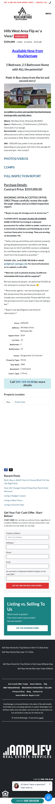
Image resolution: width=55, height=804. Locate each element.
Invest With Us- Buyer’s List (27, 695)
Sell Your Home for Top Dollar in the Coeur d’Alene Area (28, 664)
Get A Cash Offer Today (18, 684)
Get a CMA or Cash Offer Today (19, 2)
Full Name (10, 543)
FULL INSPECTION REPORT (22, 176)
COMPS (9, 167)
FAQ (45, 684)
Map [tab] (8, 402)
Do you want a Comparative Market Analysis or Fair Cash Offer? (26, 573)
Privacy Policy (18, 691)
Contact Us (41, 2)
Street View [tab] (20, 402)
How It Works (36, 684)
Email (8, 562)
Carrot (41, 718)
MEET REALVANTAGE (11, 687)
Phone (9, 552)
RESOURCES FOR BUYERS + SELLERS (37, 687)
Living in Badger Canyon (15, 495)
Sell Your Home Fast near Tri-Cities (18, 652)
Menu (48, 13)
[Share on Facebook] (6, 469)
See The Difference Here (27, 628)
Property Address (13, 533)
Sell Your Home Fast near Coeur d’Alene (35, 668)
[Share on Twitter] (11, 469)
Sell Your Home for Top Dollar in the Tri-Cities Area (25, 647)
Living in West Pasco (13, 500)
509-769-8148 (24, 381)
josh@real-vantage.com (16, 263)
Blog (29, 691)
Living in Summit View (14, 504)
